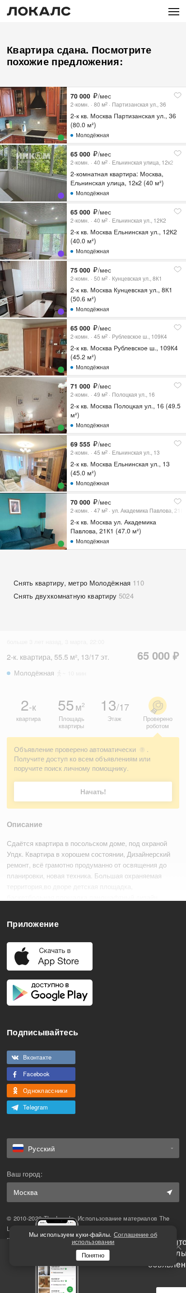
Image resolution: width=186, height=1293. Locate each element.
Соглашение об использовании (114, 1238)
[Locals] (39, 11)
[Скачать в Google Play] (50, 993)
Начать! (93, 791)
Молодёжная (92, 135)
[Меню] (174, 11)
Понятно (93, 1255)
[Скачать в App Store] (50, 956)
